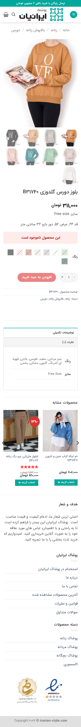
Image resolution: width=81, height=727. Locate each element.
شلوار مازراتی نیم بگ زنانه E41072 (22, 458)
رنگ (75, 256)
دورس (15, 30)
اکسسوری (71, 664)
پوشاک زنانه (69, 638)
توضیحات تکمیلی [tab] (63, 332)
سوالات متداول (67, 612)
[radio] (64, 252)
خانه (66, 30)
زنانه (54, 30)
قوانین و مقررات (66, 603)
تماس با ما (70, 586)
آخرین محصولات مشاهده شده (55, 595)
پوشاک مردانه (68, 647)
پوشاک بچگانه (67, 655)
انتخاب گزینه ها (66, 482)
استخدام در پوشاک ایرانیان (58, 569)
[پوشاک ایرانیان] (41, 15)
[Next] (3, 452)
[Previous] (77, 452)
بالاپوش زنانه (35, 30)
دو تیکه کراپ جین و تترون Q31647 (61, 458)
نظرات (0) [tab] (68, 342)
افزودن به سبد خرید (37, 277)
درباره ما (72, 577)
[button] (73, 14)
